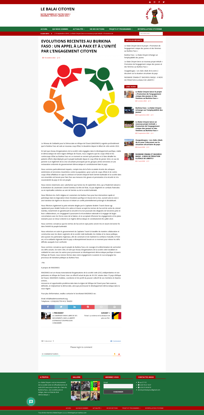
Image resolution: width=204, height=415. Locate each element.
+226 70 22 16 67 (145, 385)
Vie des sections (97, 29)
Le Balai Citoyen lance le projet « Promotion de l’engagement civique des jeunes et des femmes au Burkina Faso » (142, 48)
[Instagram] (154, 2)
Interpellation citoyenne (150, 29)
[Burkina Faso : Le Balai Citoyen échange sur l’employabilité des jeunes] (129, 110)
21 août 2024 (141, 161)
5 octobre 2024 (142, 101)
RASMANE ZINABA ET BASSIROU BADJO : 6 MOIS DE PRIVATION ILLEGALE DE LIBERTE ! (149, 156)
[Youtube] (150, 2)
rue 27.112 (143, 382)
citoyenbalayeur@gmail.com (150, 390)
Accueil (44, 29)
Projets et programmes (120, 29)
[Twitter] (164, 2)
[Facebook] (159, 2)
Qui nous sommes (60, 29)
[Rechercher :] (151, 33)
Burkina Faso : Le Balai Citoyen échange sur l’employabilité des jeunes (149, 110)
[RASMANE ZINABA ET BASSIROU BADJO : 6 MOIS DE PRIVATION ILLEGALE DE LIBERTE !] (129, 156)
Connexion (116, 341)
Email (106, 382)
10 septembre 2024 (143, 133)
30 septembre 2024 (143, 115)
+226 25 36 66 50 (145, 387)
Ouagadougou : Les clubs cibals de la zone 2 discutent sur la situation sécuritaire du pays (149, 142)
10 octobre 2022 (49, 58)
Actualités (78, 29)
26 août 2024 (141, 147)
